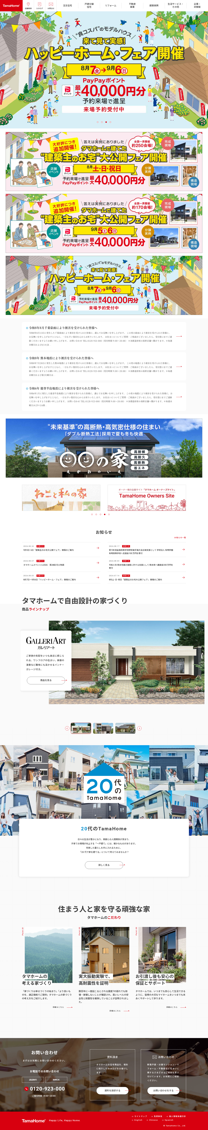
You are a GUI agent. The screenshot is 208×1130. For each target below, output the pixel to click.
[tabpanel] (61, 494)
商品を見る (46, 679)
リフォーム (110, 5)
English (138, 1120)
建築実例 (153, 5)
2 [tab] (102, 122)
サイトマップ (140, 1116)
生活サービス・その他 (176, 5)
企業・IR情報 (197, 5)
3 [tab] (106, 122)
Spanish (169, 1120)
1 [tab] (97, 122)
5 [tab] (109, 514)
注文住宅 (67, 5)
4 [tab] (110, 122)
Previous (67, 728)
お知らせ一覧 (180, 538)
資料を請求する (112, 1090)
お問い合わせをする (163, 1090)
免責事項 (158, 1116)
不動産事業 (132, 5)
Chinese (153, 1120)
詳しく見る (104, 865)
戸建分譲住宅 (89, 5)
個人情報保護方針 (177, 1116)
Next (139, 728)
